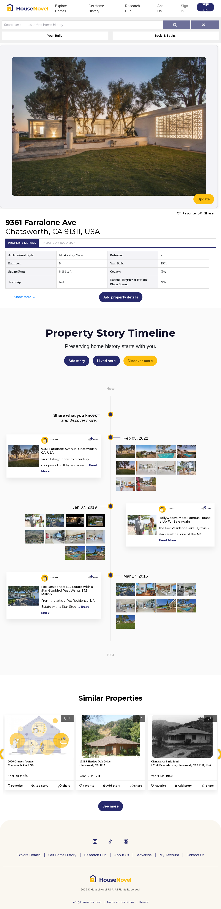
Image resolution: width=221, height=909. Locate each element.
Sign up (205, 7)
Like (94, 439)
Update (204, 199)
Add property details (120, 297)
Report (94, 473)
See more (111, 806)
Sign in (184, 8)
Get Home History (96, 8)
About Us (161, 8)
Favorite (189, 213)
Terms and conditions (120, 902)
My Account (169, 855)
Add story (76, 361)
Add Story (41, 785)
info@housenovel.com (87, 902)
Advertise (144, 855)
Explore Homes (61, 8)
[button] (205, 213)
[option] (39, 752)
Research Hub (132, 8)
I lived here (106, 361)
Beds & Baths (165, 35)
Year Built (54, 35)
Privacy (144, 902)
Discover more (140, 361)
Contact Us (195, 855)
